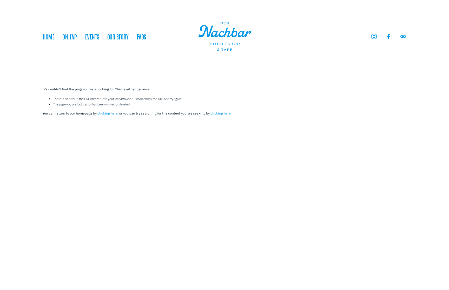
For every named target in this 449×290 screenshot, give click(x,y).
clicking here (107, 113)
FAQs (141, 36)
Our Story (118, 36)
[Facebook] (388, 36)
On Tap (69, 36)
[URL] (403, 36)
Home (48, 36)
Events (92, 36)
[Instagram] (374, 36)
